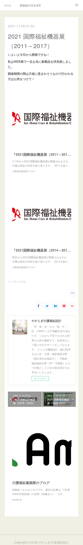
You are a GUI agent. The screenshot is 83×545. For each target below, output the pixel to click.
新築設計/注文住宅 (30, 5)
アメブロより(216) (17, 281)
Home (7, 5)
